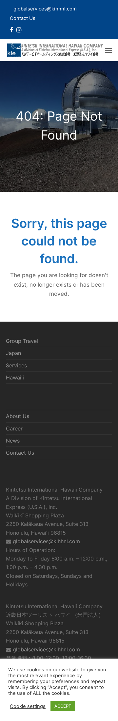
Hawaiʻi (15, 377)
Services (16, 365)
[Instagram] (18, 30)
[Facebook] (11, 30)
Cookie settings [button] (28, 706)
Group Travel (22, 341)
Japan (13, 353)
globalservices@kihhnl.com (46, 541)
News (13, 440)
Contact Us (22, 18)
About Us (17, 416)
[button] (108, 50)
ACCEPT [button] (62, 706)
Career (14, 428)
